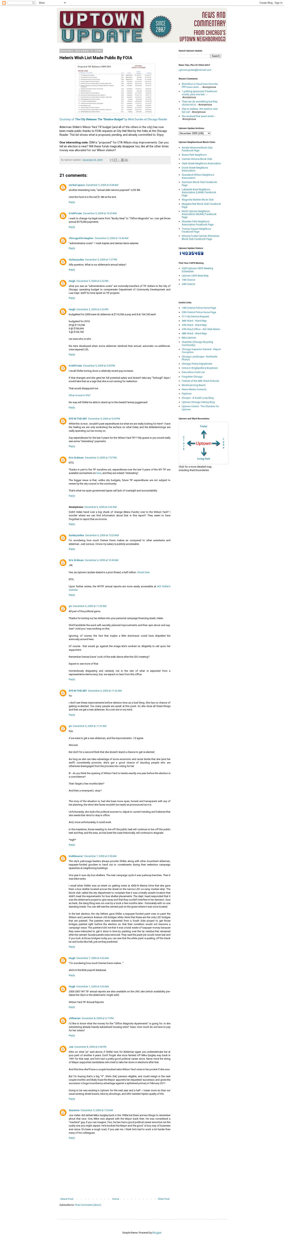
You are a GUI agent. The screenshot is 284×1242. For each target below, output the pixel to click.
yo (70, 606)
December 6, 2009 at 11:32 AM (105, 690)
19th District (188, 279)
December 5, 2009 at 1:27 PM (101, 259)
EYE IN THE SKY (78, 418)
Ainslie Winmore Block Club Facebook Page (197, 149)
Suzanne (74, 1110)
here (98, 473)
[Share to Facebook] (123, 160)
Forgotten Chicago (192, 376)
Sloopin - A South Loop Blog (198, 397)
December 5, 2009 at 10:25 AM (100, 213)
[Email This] (112, 160)
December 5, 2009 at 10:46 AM (111, 238)
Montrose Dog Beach (194, 385)
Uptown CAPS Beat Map (195, 275)
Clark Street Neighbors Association (201, 163)
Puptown (187, 393)
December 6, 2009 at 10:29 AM (102, 535)
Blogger (156, 1232)
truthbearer (76, 856)
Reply (72, 202)
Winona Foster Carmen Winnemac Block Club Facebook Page (200, 237)
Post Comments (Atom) (88, 1204)
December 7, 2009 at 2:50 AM (100, 856)
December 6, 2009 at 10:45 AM (101, 560)
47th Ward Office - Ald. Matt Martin (201, 329)
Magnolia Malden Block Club (198, 199)
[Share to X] (119, 160)
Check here (143, 572)
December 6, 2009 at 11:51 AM (89, 726)
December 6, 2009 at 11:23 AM (89, 606)
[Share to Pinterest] (126, 160)
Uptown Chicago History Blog (198, 402)
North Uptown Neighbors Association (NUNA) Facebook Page (199, 214)
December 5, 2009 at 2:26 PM (92, 309)
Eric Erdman (76, 457)
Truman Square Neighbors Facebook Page (196, 230)
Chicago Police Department (197, 363)
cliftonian (75, 1018)
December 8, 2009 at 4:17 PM (98, 1018)
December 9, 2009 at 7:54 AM (97, 1110)
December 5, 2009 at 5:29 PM (99, 365)
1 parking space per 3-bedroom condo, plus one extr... (199, 93)
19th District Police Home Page (199, 307)
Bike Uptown (189, 337)
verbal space (77, 185)
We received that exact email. (198, 116)
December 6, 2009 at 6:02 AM (100, 507)
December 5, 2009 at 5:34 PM (104, 418)
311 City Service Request (195, 316)
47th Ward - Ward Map (194, 325)
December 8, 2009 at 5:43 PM (90, 1046)
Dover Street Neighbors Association (195, 169)
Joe (71, 1046)
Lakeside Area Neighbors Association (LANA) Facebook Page (199, 192)
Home (115, 1198)
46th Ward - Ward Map (194, 320)
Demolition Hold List (193, 372)
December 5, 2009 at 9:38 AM (102, 185)
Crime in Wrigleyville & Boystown (200, 368)
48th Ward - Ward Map (194, 333)
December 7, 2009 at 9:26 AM (93, 958)
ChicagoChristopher (81, 238)
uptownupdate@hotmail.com (195, 69)
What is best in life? (80, 395)
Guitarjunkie (76, 259)
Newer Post (66, 1198)
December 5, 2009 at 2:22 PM (92, 281)
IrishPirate (75, 213)
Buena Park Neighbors (194, 154)
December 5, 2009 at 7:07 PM (101, 457)
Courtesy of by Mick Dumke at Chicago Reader (113, 119)
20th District (188, 284)
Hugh (72, 281)
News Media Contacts (194, 389)
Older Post (163, 1198)
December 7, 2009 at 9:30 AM (93, 986)
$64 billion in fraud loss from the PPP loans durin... (200, 85)
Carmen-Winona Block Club (197, 159)
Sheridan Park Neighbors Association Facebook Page (197, 223)
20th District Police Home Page (199, 312)
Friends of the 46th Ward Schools (200, 380)
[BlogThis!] (115, 160)
